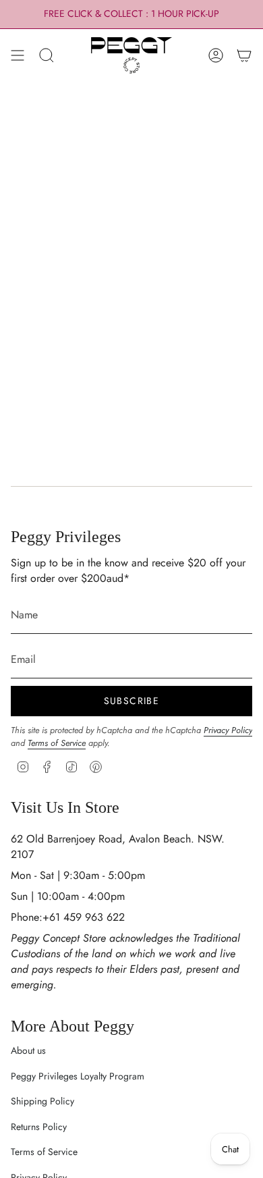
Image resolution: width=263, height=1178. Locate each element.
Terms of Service (57, 743)
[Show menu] (17, 55)
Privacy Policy (228, 730)
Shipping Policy (42, 1101)
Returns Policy (39, 1126)
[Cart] (244, 55)
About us (28, 1050)
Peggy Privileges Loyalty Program (77, 1076)
